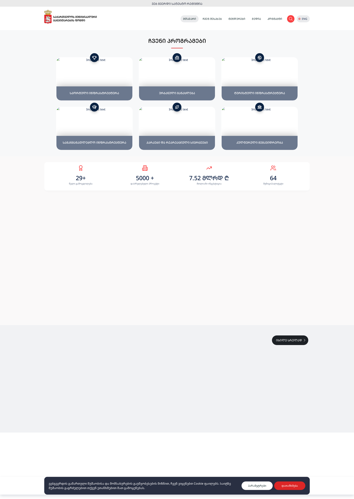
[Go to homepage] (70, 17)
